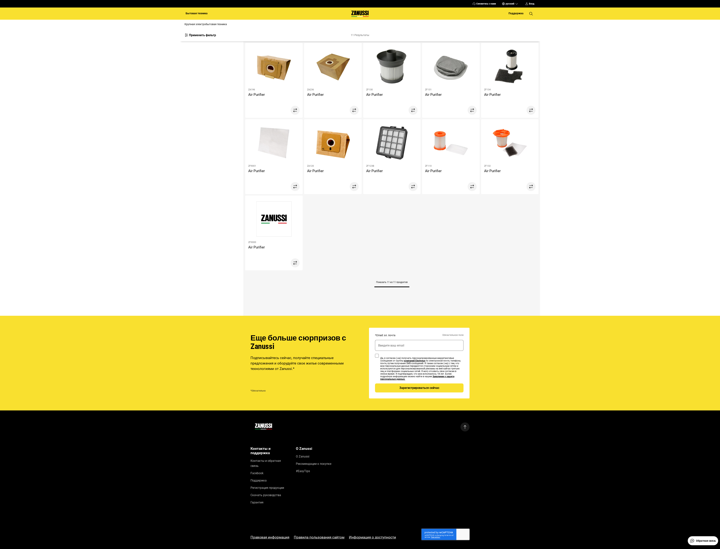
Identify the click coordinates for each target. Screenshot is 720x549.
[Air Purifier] (274, 67)
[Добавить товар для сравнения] (295, 110)
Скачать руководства (265, 495)
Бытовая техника (197, 13)
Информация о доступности (372, 537)
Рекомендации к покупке (313, 464)
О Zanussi (302, 456)
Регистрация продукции (267, 488)
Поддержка (258, 480)
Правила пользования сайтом (319, 537)
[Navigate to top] (465, 426)
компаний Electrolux (414, 360)
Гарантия (256, 502)
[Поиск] (531, 13)
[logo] (263, 427)
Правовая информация (269, 537)
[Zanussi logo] (360, 13)
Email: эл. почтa (385, 335)
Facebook (256, 473)
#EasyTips (303, 471)
